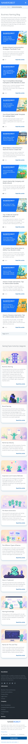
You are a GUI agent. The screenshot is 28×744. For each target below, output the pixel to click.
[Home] (8, 2)
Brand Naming (6, 406)
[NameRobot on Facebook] (15, 683)
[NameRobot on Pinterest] (12, 683)
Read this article (20, 59)
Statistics (13, 734)
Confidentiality (4, 711)
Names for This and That (9, 645)
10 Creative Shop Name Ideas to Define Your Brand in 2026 (13, 249)
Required (5, 734)
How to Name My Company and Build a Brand (13, 182)
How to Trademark (8, 580)
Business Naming (7, 367)
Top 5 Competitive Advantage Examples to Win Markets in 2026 (14, 82)
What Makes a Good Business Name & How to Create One (12, 148)
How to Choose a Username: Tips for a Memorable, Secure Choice (14, 316)
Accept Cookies (14, 738)
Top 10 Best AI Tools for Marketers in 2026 (10, 215)
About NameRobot (6, 705)
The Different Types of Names (11, 545)
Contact (3, 698)
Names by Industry (8, 443)
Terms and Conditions (6, 692)
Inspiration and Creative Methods (12, 476)
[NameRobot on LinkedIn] (2, 683)
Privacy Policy (4, 694)
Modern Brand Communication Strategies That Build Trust (13, 48)
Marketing (21, 734)
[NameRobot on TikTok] (10, 683)
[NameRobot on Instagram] (7, 683)
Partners (3, 709)
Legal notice (4, 696)
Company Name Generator (8, 707)
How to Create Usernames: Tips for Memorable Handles (13, 282)
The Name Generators (9, 510)
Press (2, 714)
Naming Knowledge (8, 611)
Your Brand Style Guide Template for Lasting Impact (14, 115)
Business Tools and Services (8, 690)
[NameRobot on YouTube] (5, 683)
